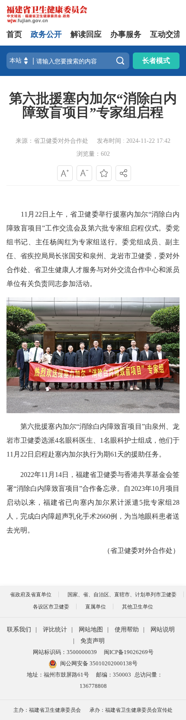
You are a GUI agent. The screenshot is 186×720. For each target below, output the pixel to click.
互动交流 (165, 34)
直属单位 (95, 607)
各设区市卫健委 (51, 607)
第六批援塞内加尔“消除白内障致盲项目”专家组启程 (93, 105)
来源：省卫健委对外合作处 (52, 141)
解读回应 (86, 34)
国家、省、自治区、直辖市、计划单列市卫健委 (121, 595)
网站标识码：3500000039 (65, 652)
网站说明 (163, 629)
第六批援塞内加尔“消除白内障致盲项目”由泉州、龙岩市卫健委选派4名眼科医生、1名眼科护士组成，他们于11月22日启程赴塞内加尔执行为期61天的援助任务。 (93, 440)
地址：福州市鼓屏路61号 (58, 674)
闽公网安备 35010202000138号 (99, 663)
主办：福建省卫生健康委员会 (47, 710)
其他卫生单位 (137, 607)
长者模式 (156, 60)
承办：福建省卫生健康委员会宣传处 (131, 710)
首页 (14, 34)
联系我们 (19, 629)
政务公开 (46, 34)
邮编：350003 (113, 674)
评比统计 (55, 629)
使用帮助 (127, 629)
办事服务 (125, 34)
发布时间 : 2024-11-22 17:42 (133, 141)
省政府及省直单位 (30, 595)
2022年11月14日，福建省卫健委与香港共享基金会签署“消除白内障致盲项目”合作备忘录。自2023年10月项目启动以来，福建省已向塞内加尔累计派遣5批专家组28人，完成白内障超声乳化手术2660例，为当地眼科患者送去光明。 (93, 502)
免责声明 (92, 641)
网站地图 (91, 629)
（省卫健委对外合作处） (141, 550)
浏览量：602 (93, 154)
